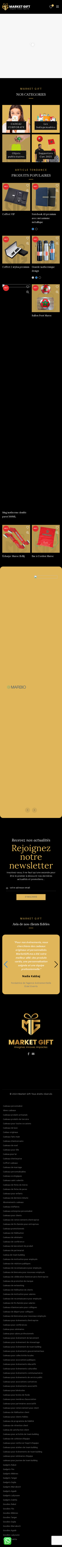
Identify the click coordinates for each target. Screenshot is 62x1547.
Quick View (27, 190)
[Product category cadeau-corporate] (16, 125)
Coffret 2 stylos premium (15, 267)
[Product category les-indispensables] (46, 125)
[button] (56, 964)
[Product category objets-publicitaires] (16, 155)
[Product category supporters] (45, 155)
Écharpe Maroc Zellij (13, 556)
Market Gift (24, 1094)
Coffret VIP (8, 214)
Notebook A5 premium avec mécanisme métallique (44, 218)
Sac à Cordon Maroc (43, 556)
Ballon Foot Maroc (42, 315)
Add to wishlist (27, 185)
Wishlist (52, 5)
